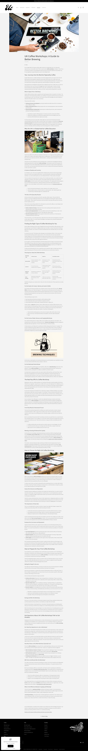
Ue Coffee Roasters (28, 749)
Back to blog (44, 716)
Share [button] (27, 64)
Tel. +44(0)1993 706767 (34, 749)
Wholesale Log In (7, 725)
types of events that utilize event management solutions (40, 244)
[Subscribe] (22, 742)
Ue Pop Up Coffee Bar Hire (28, 732)
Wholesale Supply (27, 725)
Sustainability (6, 730)
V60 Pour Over (46, 734)
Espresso (45, 725)
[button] (17, 7)
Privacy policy (45, 749)
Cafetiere (45, 728)
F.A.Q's (25, 734)
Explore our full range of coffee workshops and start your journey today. (38, 712)
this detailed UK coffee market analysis (44, 684)
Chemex (45, 730)
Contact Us (6, 734)
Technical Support (27, 730)
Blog (5, 736)
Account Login (6, 726)
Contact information (62, 749)
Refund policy (40, 749)
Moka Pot (46, 732)
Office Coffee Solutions (28, 726)
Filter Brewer (46, 736)
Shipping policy (56, 749)
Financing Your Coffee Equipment (29, 728)
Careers (5, 732)
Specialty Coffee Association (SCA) (40, 669)
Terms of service (50, 749)
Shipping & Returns (7, 728)
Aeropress (46, 726)
